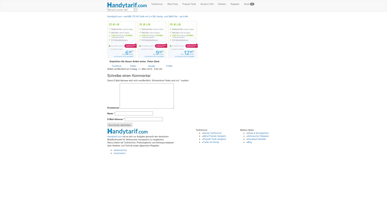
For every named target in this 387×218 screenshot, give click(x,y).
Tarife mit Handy (211, 142)
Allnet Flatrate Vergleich (214, 135)
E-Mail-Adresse (115, 119)
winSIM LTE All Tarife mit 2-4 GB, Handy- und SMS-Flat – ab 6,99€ (156, 16)
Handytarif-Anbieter (257, 138)
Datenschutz (121, 150)
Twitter (133, 65)
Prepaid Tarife (189, 3)
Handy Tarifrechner (212, 132)
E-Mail (169, 65)
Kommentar (113, 107)
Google (151, 65)
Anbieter (222, 3)
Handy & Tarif (206, 3)
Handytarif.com (114, 16)
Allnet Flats (172, 3)
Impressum (120, 153)
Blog (250, 142)
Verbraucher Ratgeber (258, 135)
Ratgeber (235, 3)
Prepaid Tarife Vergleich (214, 138)
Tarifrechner (157, 3)
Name (110, 113)
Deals (248, 3)
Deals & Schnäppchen (258, 132)
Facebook (116, 65)
